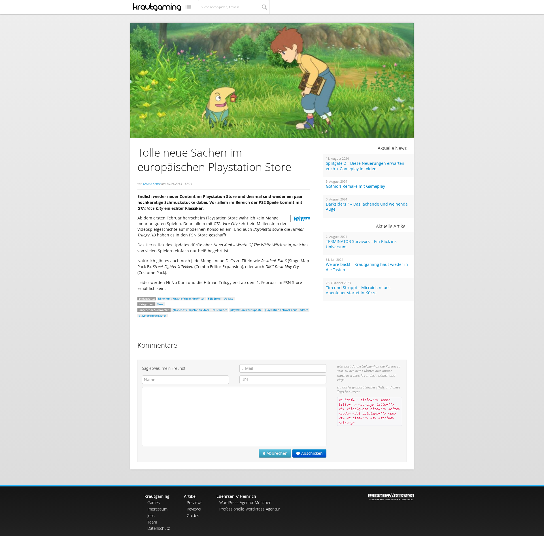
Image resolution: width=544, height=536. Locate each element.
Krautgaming (156, 496)
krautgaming (157, 7)
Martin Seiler (151, 183)
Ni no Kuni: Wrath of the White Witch (181, 298)
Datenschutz (158, 528)
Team (152, 522)
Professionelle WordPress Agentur (249, 509)
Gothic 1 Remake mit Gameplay (355, 186)
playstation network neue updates (286, 310)
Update (228, 298)
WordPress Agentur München (245, 502)
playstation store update (246, 310)
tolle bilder (220, 310)
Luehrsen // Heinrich (236, 496)
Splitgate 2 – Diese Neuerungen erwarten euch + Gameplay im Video (365, 166)
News (160, 304)
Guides (193, 515)
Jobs (151, 515)
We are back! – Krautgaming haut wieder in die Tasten (367, 267)
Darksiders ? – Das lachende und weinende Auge (367, 207)
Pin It (299, 219)
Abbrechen (276, 453)
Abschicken (311, 453)
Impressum (157, 509)
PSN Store (214, 298)
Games (153, 502)
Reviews (194, 509)
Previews (194, 502)
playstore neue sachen (153, 315)
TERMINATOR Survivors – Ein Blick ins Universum (361, 244)
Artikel (190, 496)
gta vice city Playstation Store (191, 310)
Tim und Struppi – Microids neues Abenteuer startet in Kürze (358, 290)
